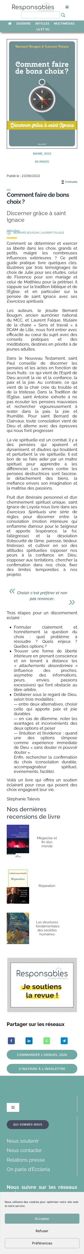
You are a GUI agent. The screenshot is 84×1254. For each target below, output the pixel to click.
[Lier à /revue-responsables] (67, 7)
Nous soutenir (23, 1141)
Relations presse (26, 1160)
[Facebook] (11, 1040)
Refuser (42, 1231)
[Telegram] (64, 1040)
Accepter (42, 1219)
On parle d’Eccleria (28, 1169)
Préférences (42, 1243)
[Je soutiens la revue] (42, 960)
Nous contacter (24, 1150)
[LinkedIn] (29, 1040)
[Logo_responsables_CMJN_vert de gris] (33, 5)
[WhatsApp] (46, 1040)
